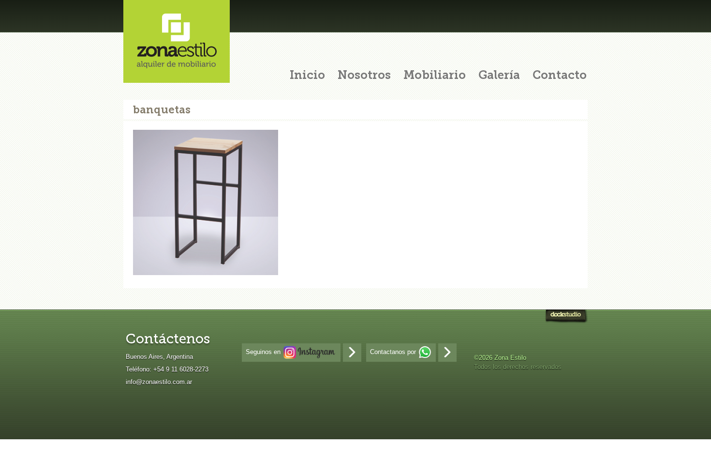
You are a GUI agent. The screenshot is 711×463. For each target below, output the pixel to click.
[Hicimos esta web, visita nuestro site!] (566, 317)
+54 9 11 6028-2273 (180, 369)
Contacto (560, 76)
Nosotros (364, 76)
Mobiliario (434, 76)
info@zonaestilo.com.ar (159, 382)
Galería (499, 76)
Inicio (307, 76)
